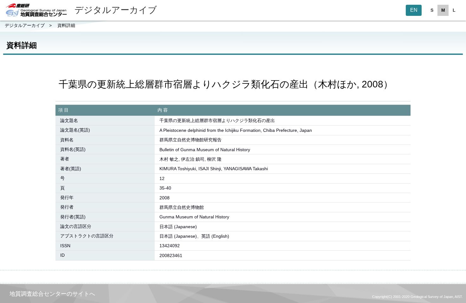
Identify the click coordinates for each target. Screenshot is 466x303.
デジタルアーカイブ (25, 25)
